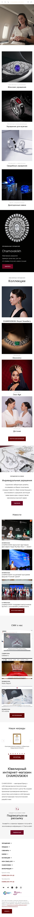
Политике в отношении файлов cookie (17, 905)
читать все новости (17, 610)
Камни (4, 854)
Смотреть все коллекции (17, 438)
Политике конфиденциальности (10, 906)
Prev (2, 50)
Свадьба (5, 847)
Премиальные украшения (11, 246)
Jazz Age (17, 394)
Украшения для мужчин (17, 126)
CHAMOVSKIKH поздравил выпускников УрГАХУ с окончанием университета (16, 605)
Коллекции (6, 858)
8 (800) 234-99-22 (8, 875)
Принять (6, 911)
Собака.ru (5, 655)
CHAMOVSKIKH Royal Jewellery (17, 321)
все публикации (17, 715)
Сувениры (5, 850)
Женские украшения (17, 87)
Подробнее (17, 503)
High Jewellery (7, 861)
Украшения (6, 843)
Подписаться (17, 832)
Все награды (17, 757)
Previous (3, 740)
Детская (17, 431)
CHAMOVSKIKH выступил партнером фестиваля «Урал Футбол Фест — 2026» (16, 546)
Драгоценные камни (17, 205)
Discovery (17, 358)
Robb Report (6, 683)
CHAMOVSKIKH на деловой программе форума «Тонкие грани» (16, 576)
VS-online (5, 711)
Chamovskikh (11, 251)
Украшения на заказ (17, 476)
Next (31, 50)
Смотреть (7, 266)
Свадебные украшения (17, 166)
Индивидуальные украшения (17, 480)
